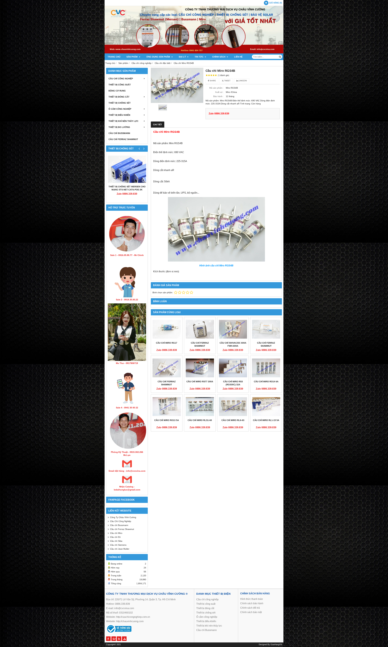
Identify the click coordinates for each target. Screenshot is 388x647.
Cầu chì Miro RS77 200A (199, 381)
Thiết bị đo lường (119, 127)
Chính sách (219, 57)
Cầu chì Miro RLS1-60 (200, 420)
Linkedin (242, 81)
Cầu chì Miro (116, 533)
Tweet (227, 81)
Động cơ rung (117, 91)
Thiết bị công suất (120, 84)
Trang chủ (114, 57)
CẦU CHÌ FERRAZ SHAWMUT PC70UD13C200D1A (266, 346)
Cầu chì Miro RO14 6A (266, 381)
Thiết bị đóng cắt (119, 97)
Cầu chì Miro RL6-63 (232, 420)
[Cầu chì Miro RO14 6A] (266, 367)
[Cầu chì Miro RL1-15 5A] (266, 406)
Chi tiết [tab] (157, 124)
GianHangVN (276, 645)
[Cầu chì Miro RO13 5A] (166, 406)
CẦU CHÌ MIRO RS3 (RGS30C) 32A (233, 383)
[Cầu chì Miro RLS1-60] (200, 406)
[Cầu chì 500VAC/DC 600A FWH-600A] (233, 329)
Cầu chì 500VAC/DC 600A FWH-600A (233, 344)
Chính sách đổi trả (250, 607)
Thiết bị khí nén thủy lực (123, 121)
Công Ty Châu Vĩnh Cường (123, 517)
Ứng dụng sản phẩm (158, 57)
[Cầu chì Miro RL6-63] (233, 406)
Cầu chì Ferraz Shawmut (122, 529)
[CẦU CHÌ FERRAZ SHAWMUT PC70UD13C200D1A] (266, 329)
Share (212, 81)
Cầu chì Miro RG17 (166, 343)
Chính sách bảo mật (251, 612)
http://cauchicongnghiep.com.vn (133, 617)
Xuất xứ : (219, 92)
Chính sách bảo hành (251, 603)
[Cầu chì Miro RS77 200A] (200, 367)
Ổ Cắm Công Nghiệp (120, 109)
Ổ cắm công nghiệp (206, 617)
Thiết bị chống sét (120, 103)
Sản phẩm (132, 57)
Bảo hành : (218, 96)
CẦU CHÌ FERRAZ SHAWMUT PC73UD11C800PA (166, 384)
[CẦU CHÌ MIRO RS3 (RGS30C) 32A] (233, 367)
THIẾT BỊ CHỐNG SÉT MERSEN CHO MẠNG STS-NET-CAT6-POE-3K (127, 188)
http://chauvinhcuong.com (130, 621)
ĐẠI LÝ (182, 57)
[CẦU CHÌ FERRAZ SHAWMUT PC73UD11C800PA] (166, 367)
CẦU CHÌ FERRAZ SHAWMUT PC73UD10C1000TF (200, 346)
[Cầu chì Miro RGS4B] (177, 85)
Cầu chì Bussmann (119, 133)
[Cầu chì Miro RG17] (166, 329)
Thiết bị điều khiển (119, 115)
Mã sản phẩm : (216, 88)
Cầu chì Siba (116, 541)
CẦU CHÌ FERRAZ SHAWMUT (123, 139)
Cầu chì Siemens (118, 545)
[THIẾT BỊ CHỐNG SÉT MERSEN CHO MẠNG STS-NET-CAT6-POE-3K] (127, 169)
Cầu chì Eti (115, 537)
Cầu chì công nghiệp (121, 78)
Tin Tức (199, 57)
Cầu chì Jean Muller (119, 549)
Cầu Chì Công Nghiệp (120, 521)
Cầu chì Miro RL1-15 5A (266, 420)
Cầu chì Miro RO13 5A (166, 420)
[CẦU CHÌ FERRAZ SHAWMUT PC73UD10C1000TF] (200, 329)
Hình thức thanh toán (251, 599)
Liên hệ (238, 57)
